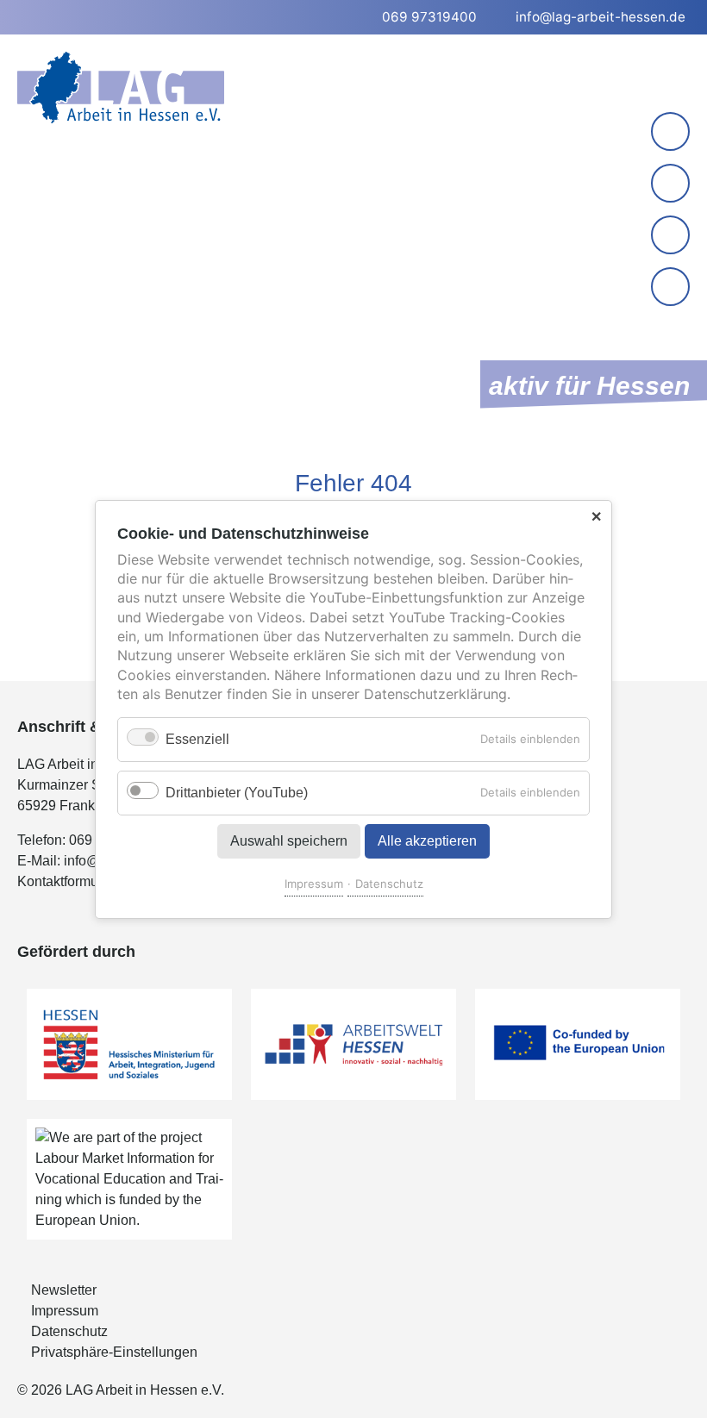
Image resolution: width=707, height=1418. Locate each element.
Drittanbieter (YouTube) (237, 791)
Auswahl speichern (288, 840)
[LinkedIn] (670, 183)
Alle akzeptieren (427, 840)
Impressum (314, 883)
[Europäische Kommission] (578, 1044)
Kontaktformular (65, 881)
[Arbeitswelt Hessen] (353, 1044)
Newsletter (64, 1290)
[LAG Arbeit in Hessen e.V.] (120, 87)
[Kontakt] (670, 131)
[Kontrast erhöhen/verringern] (672, 288)
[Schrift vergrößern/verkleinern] (672, 236)
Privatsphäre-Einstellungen (114, 1352)
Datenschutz (389, 883)
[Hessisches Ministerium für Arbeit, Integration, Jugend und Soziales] (129, 1044)
